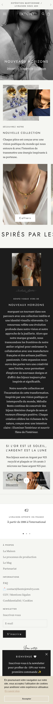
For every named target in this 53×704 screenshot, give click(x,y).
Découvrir (12, 485)
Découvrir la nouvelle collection (26, 68)
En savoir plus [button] (12, 691)
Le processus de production (19, 557)
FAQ (5, 583)
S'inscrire (14, 634)
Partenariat (9, 568)
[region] (26, 519)
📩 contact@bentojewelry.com (21, 589)
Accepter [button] (26, 699)
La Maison (9, 551)
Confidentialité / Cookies (18, 600)
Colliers (25, 218)
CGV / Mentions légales (16, 594)
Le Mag (7, 562)
